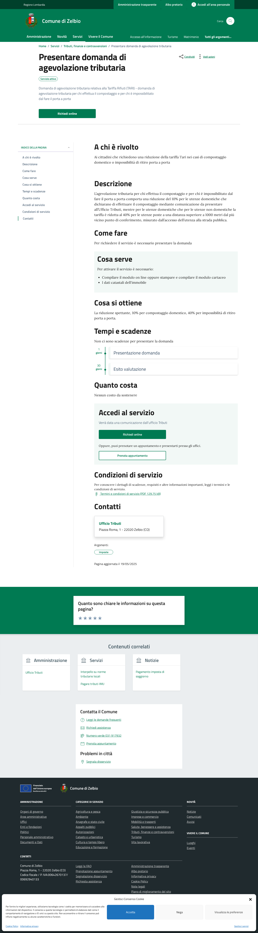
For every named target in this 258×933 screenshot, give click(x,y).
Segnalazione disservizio (91, 876)
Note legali (138, 886)
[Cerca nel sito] (230, 21)
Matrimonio (191, 37)
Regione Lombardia (34, 5)
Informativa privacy (29, 926)
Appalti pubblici (85, 827)
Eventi (191, 848)
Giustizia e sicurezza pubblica (150, 811)
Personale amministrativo (36, 837)
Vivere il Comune (100, 36)
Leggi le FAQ (84, 866)
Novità (62, 36)
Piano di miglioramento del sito (151, 891)
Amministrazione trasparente (150, 866)
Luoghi (191, 843)
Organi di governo (31, 811)
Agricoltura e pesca (88, 811)
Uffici (23, 821)
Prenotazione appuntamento (94, 871)
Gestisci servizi (241, 926)
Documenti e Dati (31, 842)
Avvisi (191, 821)
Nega (179, 912)
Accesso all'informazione (145, 37)
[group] (46, 674)
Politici (24, 832)
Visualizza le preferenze (229, 912)
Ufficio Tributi (110, 523)
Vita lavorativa (140, 842)
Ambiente (82, 816)
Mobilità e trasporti (143, 821)
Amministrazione (39, 36)
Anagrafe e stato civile (90, 821)
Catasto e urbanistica (89, 837)
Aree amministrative (33, 816)
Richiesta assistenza (89, 881)
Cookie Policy (12, 926)
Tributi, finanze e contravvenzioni (152, 832)
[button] (250, 899)
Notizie (191, 811)
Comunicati (194, 816)
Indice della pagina (33, 147)
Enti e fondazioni (31, 827)
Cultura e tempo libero (90, 842)
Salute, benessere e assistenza (151, 827)
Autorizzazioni (85, 832)
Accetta (130, 912)
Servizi (77, 36)
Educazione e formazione (92, 847)
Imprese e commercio (144, 816)
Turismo (173, 37)
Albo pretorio (139, 871)
